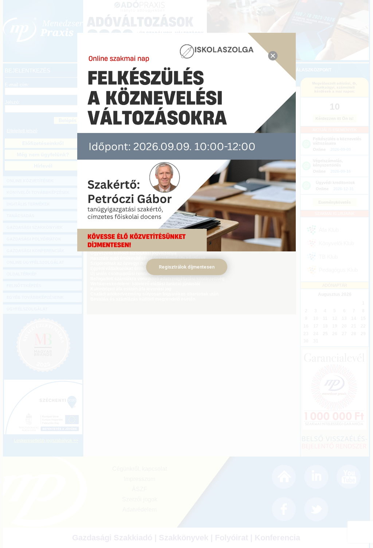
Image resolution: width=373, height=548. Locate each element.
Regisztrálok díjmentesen (187, 267)
